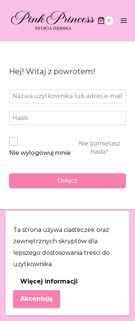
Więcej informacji (49, 281)
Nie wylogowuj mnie (39, 152)
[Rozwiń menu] (124, 20)
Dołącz (67, 180)
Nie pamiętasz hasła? (99, 147)
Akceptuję (36, 298)
